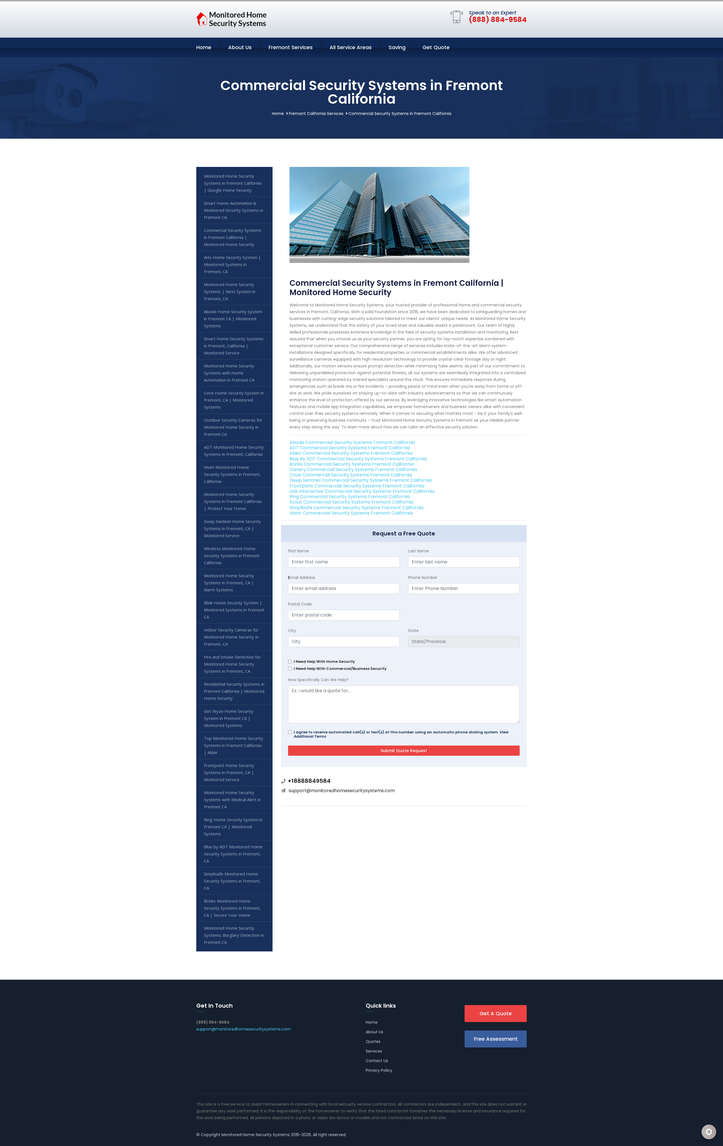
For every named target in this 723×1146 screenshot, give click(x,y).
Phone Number (422, 577)
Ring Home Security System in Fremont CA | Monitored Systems (233, 826)
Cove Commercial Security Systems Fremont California (350, 475)
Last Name (418, 551)
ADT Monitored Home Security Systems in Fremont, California (234, 450)
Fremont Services (291, 47)
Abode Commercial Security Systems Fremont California (352, 442)
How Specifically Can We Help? (318, 680)
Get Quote (436, 47)
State (413, 630)
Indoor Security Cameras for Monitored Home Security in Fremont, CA (231, 637)
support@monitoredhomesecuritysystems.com (342, 790)
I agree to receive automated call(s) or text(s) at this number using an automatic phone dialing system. (401, 734)
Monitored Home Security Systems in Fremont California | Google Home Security (233, 183)
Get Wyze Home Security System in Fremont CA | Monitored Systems (228, 718)
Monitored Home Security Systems (255, 1135)
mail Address (301, 577)
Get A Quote (496, 1013)
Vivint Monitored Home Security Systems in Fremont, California (232, 474)
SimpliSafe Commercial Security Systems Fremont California (356, 507)
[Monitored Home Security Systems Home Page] (231, 18)
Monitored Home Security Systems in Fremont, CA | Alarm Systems (229, 582)
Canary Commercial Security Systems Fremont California (353, 469)
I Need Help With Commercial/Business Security (340, 668)
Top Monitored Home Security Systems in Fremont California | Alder (233, 745)
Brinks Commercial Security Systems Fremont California (351, 464)
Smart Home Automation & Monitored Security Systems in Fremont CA (233, 210)
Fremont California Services (316, 113)
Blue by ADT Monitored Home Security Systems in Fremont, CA (233, 854)
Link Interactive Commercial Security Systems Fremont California (361, 491)
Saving (397, 47)
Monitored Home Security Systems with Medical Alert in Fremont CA (232, 799)
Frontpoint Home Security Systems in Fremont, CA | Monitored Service (229, 772)
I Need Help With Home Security (324, 661)
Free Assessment (496, 1038)
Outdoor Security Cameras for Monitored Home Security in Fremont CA (233, 427)
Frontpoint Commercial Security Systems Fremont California (356, 486)
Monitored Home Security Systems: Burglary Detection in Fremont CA (234, 935)
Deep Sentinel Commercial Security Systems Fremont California (360, 480)
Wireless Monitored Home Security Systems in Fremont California (232, 555)
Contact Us (377, 1061)
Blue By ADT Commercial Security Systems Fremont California (358, 459)
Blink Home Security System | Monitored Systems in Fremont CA (234, 610)
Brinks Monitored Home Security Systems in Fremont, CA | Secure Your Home (232, 908)
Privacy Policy (379, 1070)
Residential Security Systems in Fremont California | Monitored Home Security (234, 691)
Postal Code (300, 604)
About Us (240, 47)
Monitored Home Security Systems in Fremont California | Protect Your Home (233, 501)
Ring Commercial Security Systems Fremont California (349, 496)
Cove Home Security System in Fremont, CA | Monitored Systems (234, 400)
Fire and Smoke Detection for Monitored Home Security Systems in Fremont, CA (232, 664)
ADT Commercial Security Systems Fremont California (349, 448)
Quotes (373, 1041)
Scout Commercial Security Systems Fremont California (351, 502)
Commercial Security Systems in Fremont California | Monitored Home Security (232, 237)
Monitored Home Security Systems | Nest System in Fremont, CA (229, 291)
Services (374, 1051)
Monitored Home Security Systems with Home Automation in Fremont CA (229, 373)
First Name (298, 551)
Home (203, 47)
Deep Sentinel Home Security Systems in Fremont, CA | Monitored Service (232, 528)
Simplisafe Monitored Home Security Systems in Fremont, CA (232, 881)
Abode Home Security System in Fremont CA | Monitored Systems (233, 318)
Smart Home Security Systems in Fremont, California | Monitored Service (233, 346)
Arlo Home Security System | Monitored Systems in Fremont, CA (232, 264)
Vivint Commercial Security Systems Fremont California (351, 513)
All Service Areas (351, 47)
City (292, 630)
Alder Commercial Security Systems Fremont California (350, 453)
